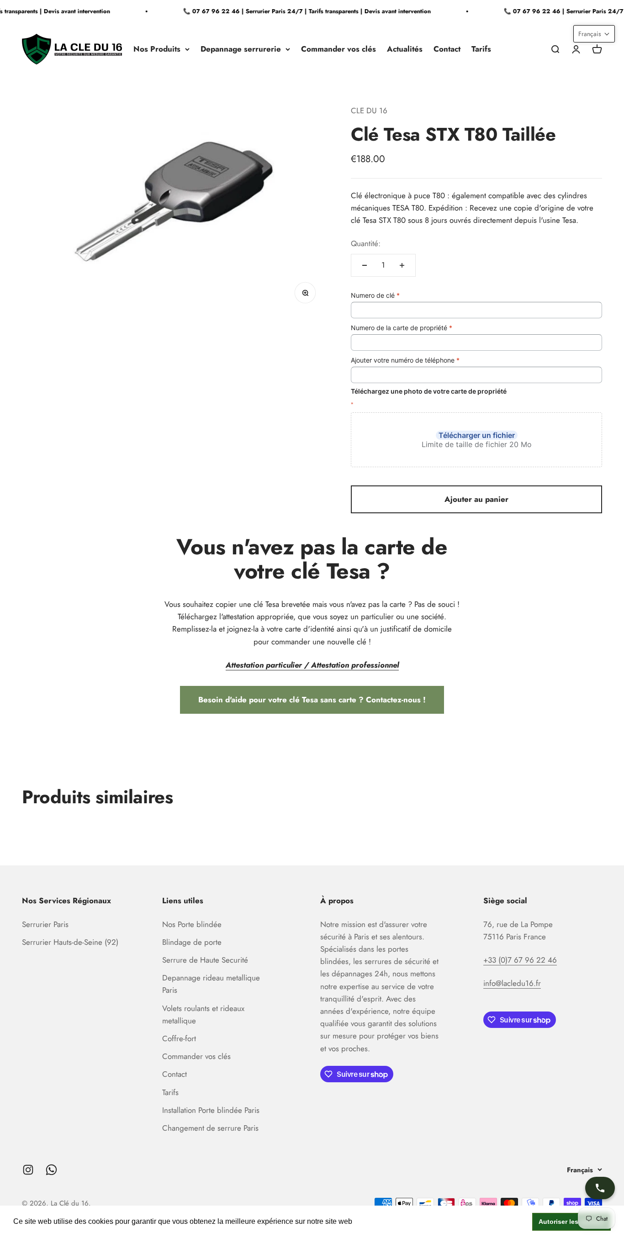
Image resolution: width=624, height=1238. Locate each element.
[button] (594, 34)
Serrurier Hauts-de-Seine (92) (70, 942)
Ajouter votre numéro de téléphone (405, 360)
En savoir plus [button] (378, 1221)
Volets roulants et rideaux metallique (203, 1014)
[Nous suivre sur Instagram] (28, 1170)
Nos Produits (156, 48)
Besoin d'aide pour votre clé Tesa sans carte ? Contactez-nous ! (312, 699)
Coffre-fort (179, 1038)
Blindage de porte (192, 942)
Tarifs (481, 48)
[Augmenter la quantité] (402, 265)
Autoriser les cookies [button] (572, 1221)
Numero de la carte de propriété (401, 328)
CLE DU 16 (369, 110)
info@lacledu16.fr (512, 983)
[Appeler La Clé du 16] (600, 1188)
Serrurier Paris (45, 924)
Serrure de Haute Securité (205, 959)
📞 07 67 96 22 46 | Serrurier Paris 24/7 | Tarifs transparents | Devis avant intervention (301, 11)
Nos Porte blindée (192, 924)
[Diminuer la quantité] (364, 265)
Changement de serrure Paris (210, 1127)
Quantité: (366, 243)
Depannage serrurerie (241, 48)
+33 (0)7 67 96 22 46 (520, 959)
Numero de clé (375, 295)
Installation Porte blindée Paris (210, 1110)
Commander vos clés (338, 48)
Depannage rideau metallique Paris (211, 984)
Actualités (405, 48)
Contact (447, 48)
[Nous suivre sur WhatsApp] (51, 1170)
